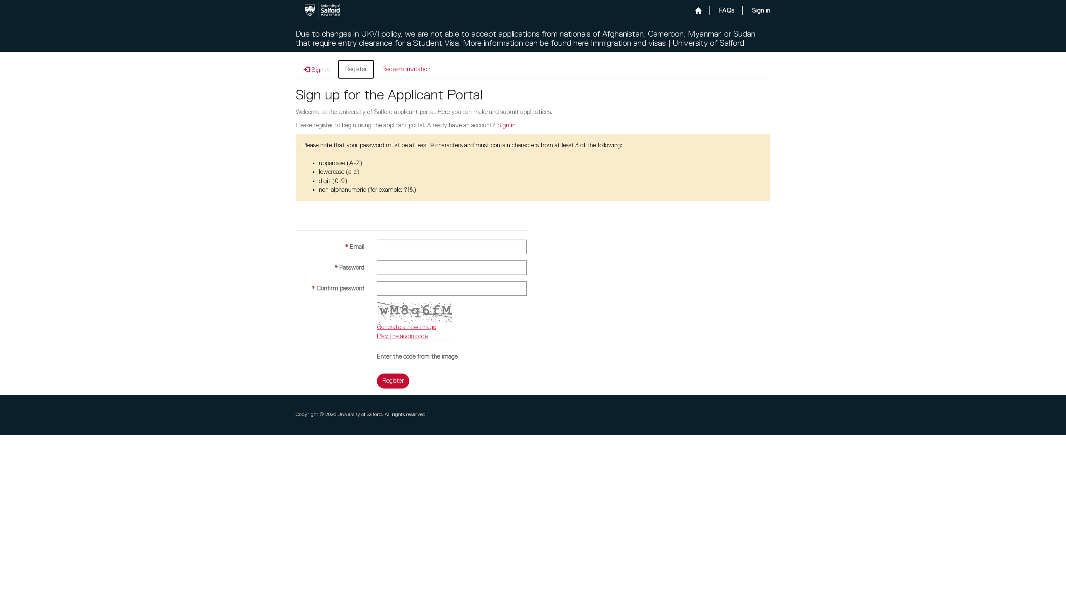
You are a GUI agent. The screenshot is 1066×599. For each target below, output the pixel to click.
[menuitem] (698, 11)
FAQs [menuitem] (726, 10)
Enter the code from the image (417, 357)
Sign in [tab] (320, 70)
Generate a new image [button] (406, 327)
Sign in (506, 125)
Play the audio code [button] (402, 336)
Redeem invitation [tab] (406, 69)
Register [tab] (356, 69)
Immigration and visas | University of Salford (667, 43)
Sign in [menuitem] (761, 10)
